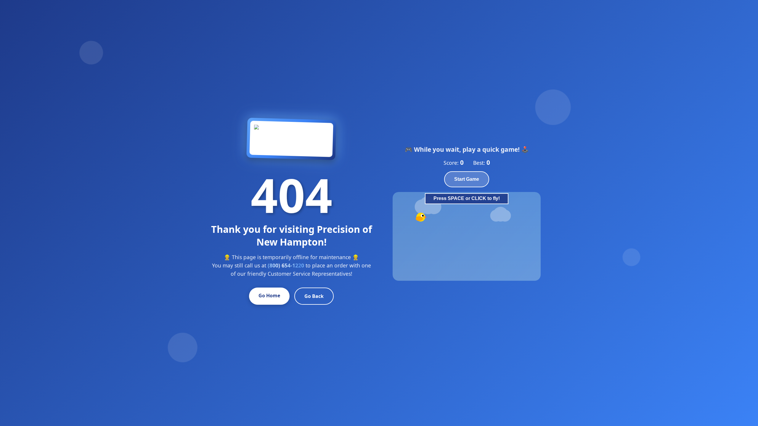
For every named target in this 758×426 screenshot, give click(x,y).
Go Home (269, 295)
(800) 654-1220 (286, 265)
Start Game (466, 179)
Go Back (314, 296)
